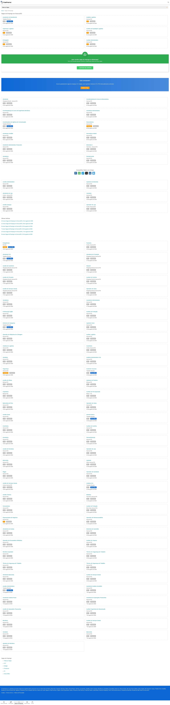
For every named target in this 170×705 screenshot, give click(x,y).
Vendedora (5, 156)
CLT (4, 21)
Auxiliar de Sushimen (8, 266)
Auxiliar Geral (6, 414)
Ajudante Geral (90, 323)
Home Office (9, 21)
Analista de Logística (8, 346)
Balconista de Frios (8, 403)
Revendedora (90, 122)
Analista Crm (89, 483)
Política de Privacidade (19, 692)
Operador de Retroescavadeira (94, 517)
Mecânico (5, 620)
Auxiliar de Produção (91, 311)
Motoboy (88, 494)
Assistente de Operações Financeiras (96, 597)
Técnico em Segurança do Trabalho (95, 552)
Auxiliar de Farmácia (8, 449)
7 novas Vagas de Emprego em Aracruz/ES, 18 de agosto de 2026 (16, 229)
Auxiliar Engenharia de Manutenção (95, 609)
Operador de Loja (91, 204)
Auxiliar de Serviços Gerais (10, 288)
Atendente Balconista (8, 574)
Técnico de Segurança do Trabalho (12, 563)
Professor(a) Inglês (8, 311)
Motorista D (89, 145)
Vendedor (89, 193)
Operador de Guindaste (92, 471)
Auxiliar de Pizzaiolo (8, 277)
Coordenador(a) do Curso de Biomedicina (97, 99)
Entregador (6, 40)
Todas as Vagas (7, 660)
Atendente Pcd (7, 254)
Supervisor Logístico (8, 28)
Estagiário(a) (6, 243)
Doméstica (5, 437)
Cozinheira (89, 346)
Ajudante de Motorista (92, 182)
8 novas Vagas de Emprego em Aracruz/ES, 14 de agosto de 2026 (16, 234)
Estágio (5, 247)
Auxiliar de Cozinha (91, 277)
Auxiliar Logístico (90, 334)
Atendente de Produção (92, 254)
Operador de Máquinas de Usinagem (12, 334)
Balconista (5, 460)
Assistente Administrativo (93, 110)
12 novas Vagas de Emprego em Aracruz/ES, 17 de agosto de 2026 (17, 231)
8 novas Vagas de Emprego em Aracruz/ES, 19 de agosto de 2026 (16, 226)
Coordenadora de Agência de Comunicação (14, 122)
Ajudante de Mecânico (9, 643)
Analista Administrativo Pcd (93, 357)
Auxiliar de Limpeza (91, 540)
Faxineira (88, 243)
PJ (87, 21)
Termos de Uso (9, 692)
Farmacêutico (6, 506)
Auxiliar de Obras (7, 380)
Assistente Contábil (8, 133)
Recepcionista (90, 156)
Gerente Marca (90, 414)
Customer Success (91, 368)
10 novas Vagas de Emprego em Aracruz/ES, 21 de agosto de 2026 (17, 221)
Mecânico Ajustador (8, 552)
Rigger (4, 471)
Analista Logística (91, 17)
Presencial (92, 21)
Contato (3, 692)
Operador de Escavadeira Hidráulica (12, 540)
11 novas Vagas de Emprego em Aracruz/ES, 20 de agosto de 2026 (17, 223)
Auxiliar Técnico (7, 494)
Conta (32, 703)
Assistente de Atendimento (10, 17)
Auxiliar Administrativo (92, 40)
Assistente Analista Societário (94, 586)
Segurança (5, 368)
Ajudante (88, 460)
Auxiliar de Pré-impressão (93, 391)
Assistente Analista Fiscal (9, 597)
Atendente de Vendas (8, 529)
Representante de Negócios (10, 517)
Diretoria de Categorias (9, 323)
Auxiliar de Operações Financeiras (12, 609)
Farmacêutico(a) (90, 437)
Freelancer (89, 126)
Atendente (5, 99)
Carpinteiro (6, 391)
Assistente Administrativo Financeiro (12, 145)
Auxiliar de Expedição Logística (94, 28)
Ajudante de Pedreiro (92, 380)
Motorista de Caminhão (92, 529)
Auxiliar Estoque (7, 204)
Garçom (88, 266)
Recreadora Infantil (91, 133)
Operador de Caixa (91, 288)
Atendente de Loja (7, 193)
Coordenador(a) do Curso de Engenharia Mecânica (16, 110)
